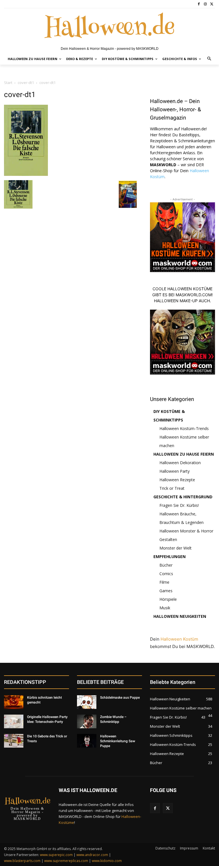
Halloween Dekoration (180, 462)
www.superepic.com (56, 854)
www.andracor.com (92, 854)
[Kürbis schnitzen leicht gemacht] (13, 702)
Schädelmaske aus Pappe (120, 698)
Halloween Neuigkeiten (179, 616)
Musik (164, 607)
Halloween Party (174, 471)
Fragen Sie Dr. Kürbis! (179, 505)
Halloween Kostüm (179, 639)
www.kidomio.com (107, 860)
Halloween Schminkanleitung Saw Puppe (117, 741)
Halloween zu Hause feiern (183, 454)
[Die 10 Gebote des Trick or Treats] (13, 741)
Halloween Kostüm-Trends (184, 428)
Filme (164, 582)
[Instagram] (205, 4)
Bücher (166, 565)
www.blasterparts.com (22, 860)
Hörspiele (168, 599)
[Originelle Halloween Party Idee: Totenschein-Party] (13, 721)
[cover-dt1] (26, 174)
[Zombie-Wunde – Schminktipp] (86, 721)
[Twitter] (211, 4)
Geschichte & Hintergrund (182, 496)
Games (166, 590)
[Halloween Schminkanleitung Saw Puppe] (86, 741)
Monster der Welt (175, 548)
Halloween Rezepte (177, 479)
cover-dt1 (26, 82)
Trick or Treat (171, 488)
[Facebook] (199, 4)
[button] (209, 59)
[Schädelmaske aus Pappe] (86, 702)
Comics (166, 573)
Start (8, 82)
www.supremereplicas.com (66, 860)
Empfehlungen (169, 556)
